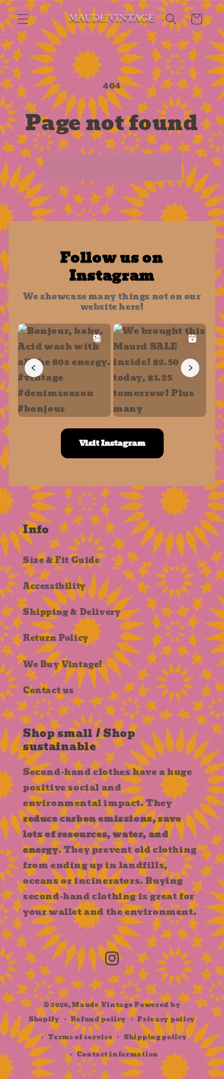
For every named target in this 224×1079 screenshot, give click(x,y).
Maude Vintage (103, 1005)
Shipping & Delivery (72, 612)
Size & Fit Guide (61, 560)
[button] (23, 19)
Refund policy (98, 1019)
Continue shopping (112, 167)
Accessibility (54, 586)
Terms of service (80, 1037)
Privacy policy (166, 1019)
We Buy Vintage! (63, 664)
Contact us (48, 690)
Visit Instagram (112, 443)
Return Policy (56, 638)
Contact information (118, 1054)
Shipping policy (155, 1037)
